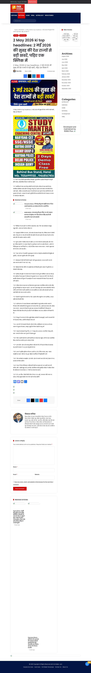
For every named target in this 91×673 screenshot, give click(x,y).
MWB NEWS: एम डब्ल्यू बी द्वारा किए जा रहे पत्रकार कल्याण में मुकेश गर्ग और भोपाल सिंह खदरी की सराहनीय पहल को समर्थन (38, 214)
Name (15, 467)
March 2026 (65, 71)
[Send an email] (22, 71)
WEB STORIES (49, 15)
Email (15, 474)
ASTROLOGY (40, 15)
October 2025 (65, 85)
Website (37, 474)
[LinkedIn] (34, 76)
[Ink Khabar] (17, 8)
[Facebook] (25, 76)
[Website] (26, 430)
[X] (29, 76)
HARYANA (14, 15)
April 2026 (64, 68)
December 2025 (66, 79)
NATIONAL (21, 15)
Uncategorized (66, 113)
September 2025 (66, 88)
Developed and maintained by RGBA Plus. (69, 129)
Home (16, 29)
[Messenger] (42, 76)
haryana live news (28, 667)
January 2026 (65, 77)
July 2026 (64, 59)
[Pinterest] (38, 76)
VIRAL (33, 15)
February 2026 (66, 74)
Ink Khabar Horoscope (48, 667)
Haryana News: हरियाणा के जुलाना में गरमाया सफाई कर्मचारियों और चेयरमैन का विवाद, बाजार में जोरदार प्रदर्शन (33, 642)
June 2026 (65, 62)
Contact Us (58, 667)
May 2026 (64, 65)
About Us (65, 667)
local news (37, 667)
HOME (28, 15)
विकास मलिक (19, 71)
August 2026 (65, 56)
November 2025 (66, 82)
